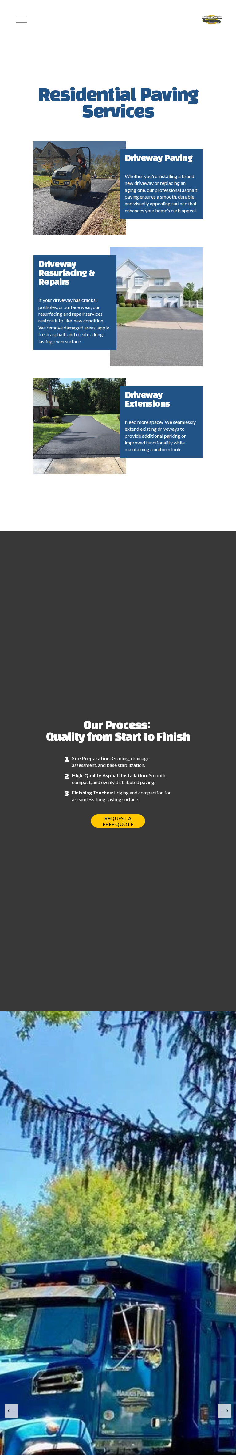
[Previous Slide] (11, 1411)
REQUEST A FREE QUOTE (118, 821)
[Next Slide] (224, 1411)
